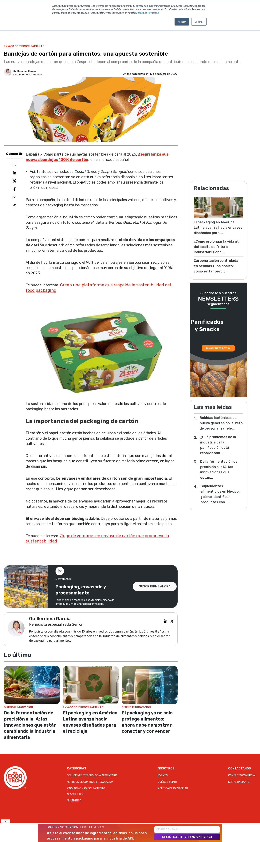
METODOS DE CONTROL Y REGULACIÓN (90, 782)
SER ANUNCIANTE (239, 782)
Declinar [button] (199, 21)
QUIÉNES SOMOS (168, 782)
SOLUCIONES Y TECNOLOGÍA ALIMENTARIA (92, 775)
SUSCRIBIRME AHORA (155, 586)
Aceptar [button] (182, 21)
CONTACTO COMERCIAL (242, 775)
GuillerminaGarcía (24, 71)
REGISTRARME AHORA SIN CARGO (187, 837)
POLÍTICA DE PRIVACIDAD (173, 788)
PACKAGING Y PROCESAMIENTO (86, 788)
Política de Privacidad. (147, 12)
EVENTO (163, 775)
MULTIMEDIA (74, 800)
